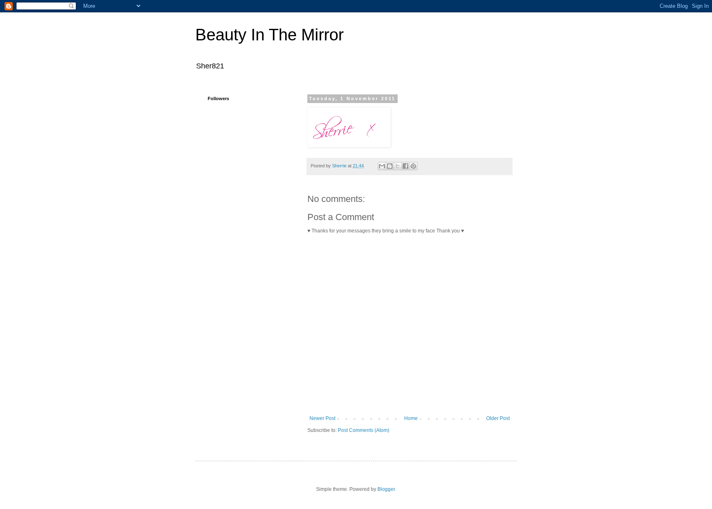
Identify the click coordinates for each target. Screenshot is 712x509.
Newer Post (322, 418)
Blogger (386, 489)
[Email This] (382, 166)
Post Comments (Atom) (363, 430)
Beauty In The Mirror (269, 35)
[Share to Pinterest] (413, 166)
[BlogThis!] (390, 166)
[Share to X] (397, 166)
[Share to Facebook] (405, 166)
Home (411, 418)
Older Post (498, 418)
